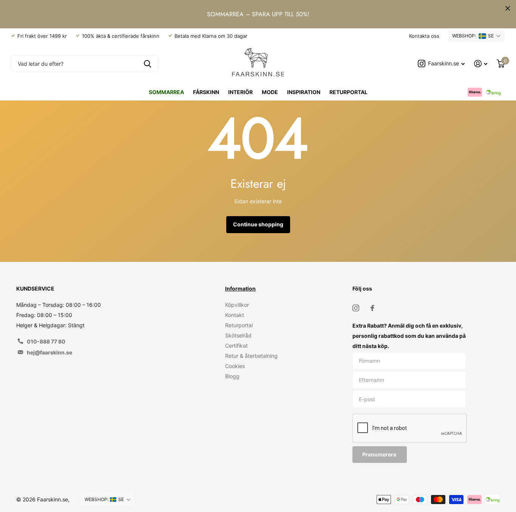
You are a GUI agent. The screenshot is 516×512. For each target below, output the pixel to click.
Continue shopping (258, 224)
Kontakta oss (424, 36)
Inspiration (303, 92)
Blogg (232, 376)
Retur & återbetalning (251, 356)
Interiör (240, 92)
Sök (147, 63)
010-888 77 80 (46, 341)
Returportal (348, 92)
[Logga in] (481, 63)
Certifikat (236, 345)
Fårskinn (206, 92)
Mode (270, 92)
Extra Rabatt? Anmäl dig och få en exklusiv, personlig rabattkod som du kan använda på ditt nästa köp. (409, 335)
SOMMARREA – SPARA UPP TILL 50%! (258, 14)
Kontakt (234, 315)
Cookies (235, 366)
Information (240, 288)
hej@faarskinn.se (49, 352)
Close (507, 8)
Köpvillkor (237, 305)
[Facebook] (372, 308)
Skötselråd (238, 335)
